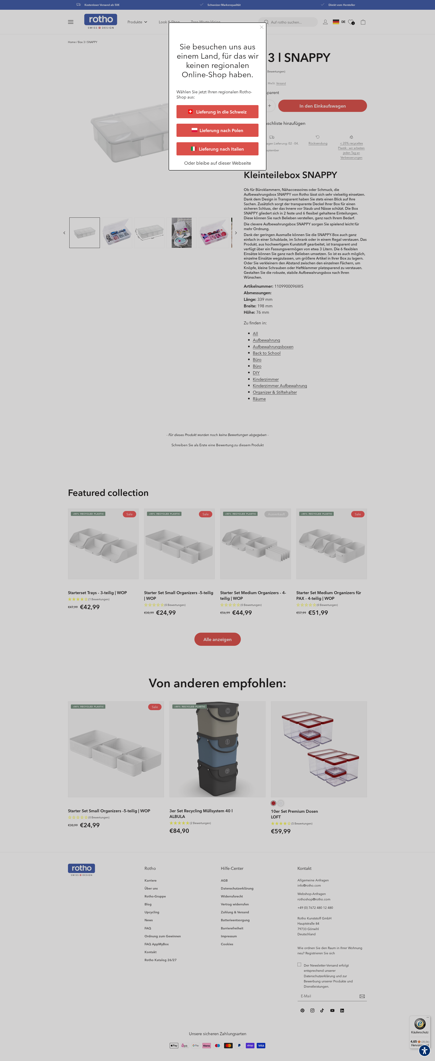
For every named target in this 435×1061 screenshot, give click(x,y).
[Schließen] (261, 27)
